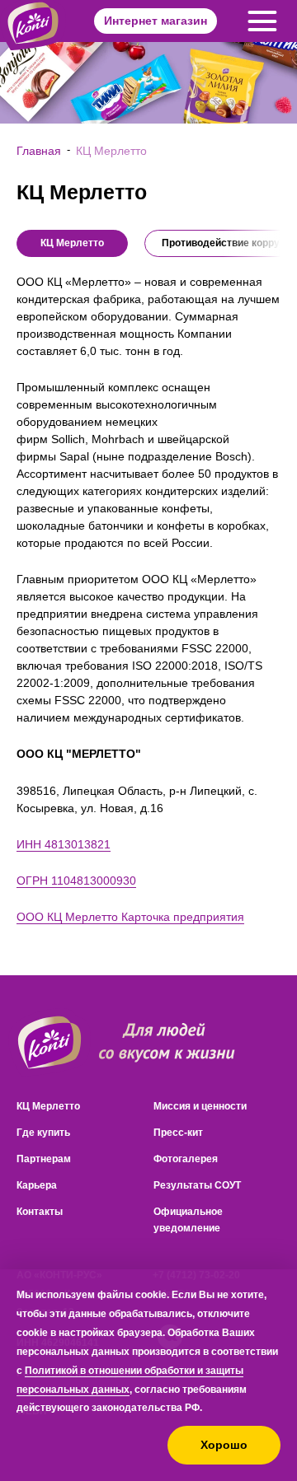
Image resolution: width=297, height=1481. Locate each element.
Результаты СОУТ (197, 1185)
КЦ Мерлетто (48, 1106)
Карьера (36, 1185)
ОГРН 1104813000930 (76, 880)
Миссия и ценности (200, 1106)
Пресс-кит (178, 1132)
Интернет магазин (155, 20)
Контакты (39, 1211)
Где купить (43, 1132)
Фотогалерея (185, 1159)
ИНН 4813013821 (63, 844)
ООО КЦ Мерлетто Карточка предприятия (130, 916)
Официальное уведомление (188, 1220)
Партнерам (43, 1159)
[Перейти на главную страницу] (49, 1042)
